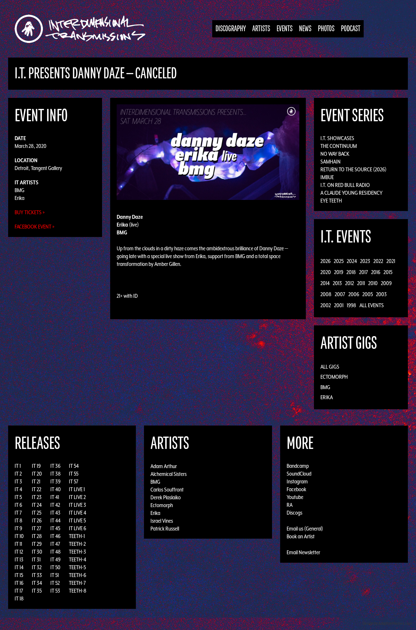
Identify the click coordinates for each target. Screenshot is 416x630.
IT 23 (37, 497)
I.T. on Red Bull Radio (345, 185)
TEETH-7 (77, 583)
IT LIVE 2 (77, 497)
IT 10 (19, 536)
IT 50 (55, 567)
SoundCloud (299, 473)
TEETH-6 (77, 575)
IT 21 (36, 481)
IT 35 (37, 590)
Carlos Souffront (167, 489)
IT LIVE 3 (77, 505)
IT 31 (36, 559)
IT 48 (55, 551)
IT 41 (54, 497)
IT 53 (55, 590)
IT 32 (37, 567)
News (305, 28)
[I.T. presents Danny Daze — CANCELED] (208, 151)
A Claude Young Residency (351, 193)
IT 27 (36, 528)
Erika (19, 198)
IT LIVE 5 (77, 520)
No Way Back (334, 154)
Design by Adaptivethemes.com (387, 623)
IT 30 (37, 551)
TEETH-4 (77, 559)
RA (289, 505)
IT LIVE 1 (77, 489)
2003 (381, 294)
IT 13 (19, 559)
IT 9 (18, 528)
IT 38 (55, 473)
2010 (373, 283)
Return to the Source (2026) (353, 169)
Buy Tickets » (30, 212)
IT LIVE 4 (77, 512)
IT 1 (18, 466)
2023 (365, 261)
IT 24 (37, 505)
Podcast (350, 28)
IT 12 (19, 551)
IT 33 (37, 575)
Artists (261, 28)
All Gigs (329, 366)
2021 (390, 261)
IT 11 (18, 544)
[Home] (83, 29)
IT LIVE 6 (77, 528)
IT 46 (55, 536)
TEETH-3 (77, 551)
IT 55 (73, 473)
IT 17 (19, 590)
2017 (363, 272)
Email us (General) (305, 528)
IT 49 (55, 559)
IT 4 (18, 489)
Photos (326, 28)
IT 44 (55, 520)
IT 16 (19, 583)
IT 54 (74, 466)
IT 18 (19, 598)
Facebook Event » (35, 226)
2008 (326, 294)
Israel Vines (161, 520)
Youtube (295, 497)
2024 (352, 261)
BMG (19, 190)
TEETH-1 (77, 536)
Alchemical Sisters (168, 473)
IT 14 (19, 567)
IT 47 (55, 544)
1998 (351, 305)
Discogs (294, 512)
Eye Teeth (331, 200)
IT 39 (55, 481)
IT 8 (18, 520)
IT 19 (36, 466)
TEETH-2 (77, 544)
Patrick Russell (164, 528)
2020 (325, 272)
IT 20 (37, 473)
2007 (340, 294)
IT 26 (37, 520)
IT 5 (18, 497)
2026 (325, 261)
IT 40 (55, 489)
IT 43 (55, 512)
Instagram (297, 481)
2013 (337, 283)
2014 (325, 283)
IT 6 (18, 505)
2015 (388, 272)
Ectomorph (334, 377)
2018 (351, 272)
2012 (349, 283)
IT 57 (73, 481)
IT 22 (36, 489)
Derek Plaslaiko (165, 497)
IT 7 (18, 512)
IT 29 (37, 544)
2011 (361, 283)
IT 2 (18, 473)
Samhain (330, 161)
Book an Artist (301, 536)
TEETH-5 (77, 567)
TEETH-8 (77, 590)
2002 (325, 305)
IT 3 (18, 481)
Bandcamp (298, 466)
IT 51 (54, 575)
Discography (230, 28)
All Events (371, 305)
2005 (367, 294)
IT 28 (37, 536)
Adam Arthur (163, 466)
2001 (339, 305)
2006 (353, 294)
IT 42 (55, 505)
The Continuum (338, 146)
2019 (338, 272)
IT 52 (55, 583)
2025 (339, 261)
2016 (375, 272)
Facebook (296, 489)
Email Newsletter (303, 552)
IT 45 (55, 528)
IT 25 (36, 512)
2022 (378, 261)
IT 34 (37, 583)
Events (284, 28)
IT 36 (55, 466)
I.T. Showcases (337, 138)
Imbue (327, 177)
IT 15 (19, 575)
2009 (386, 283)
